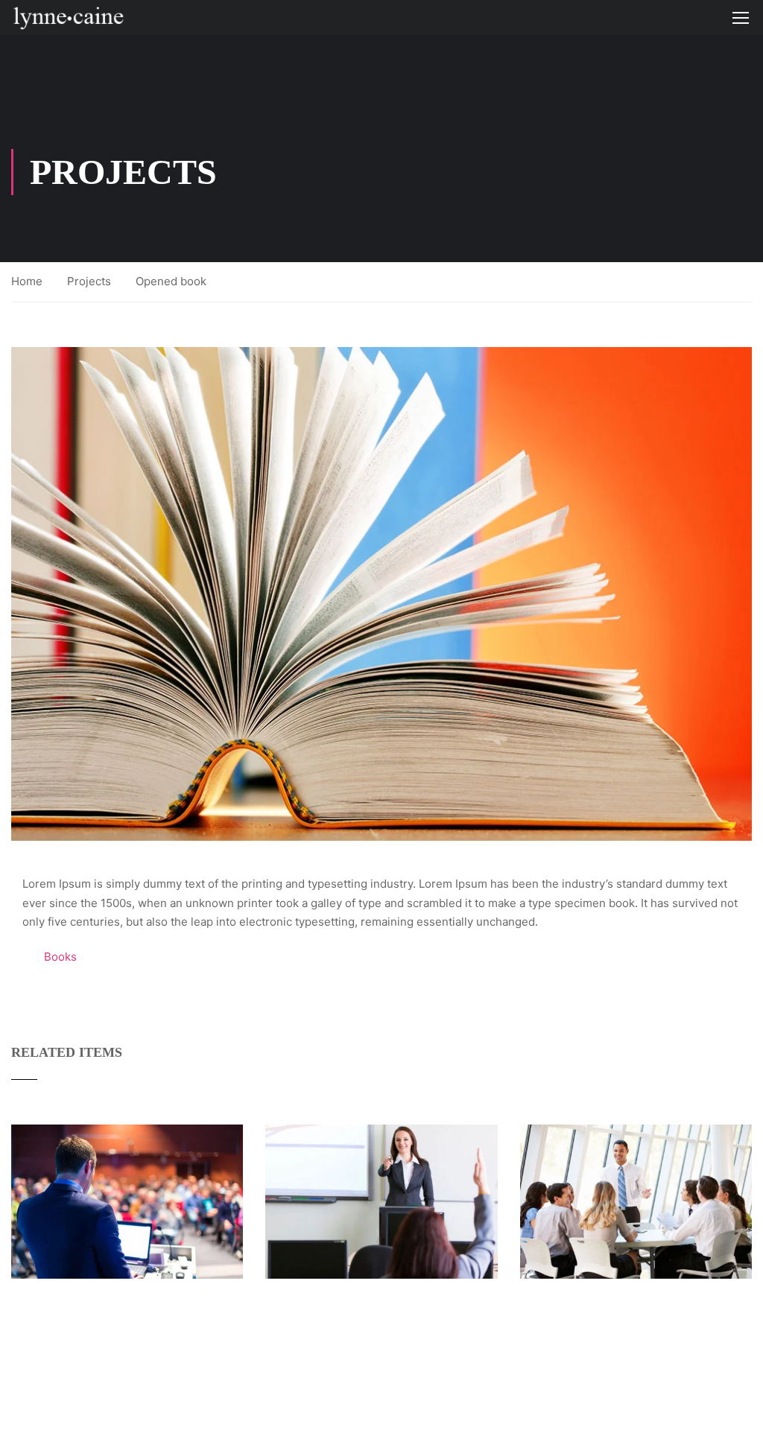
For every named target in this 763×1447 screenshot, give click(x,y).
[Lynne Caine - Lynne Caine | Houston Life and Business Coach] (68, 17)
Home (26, 281)
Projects (89, 281)
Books (60, 957)
